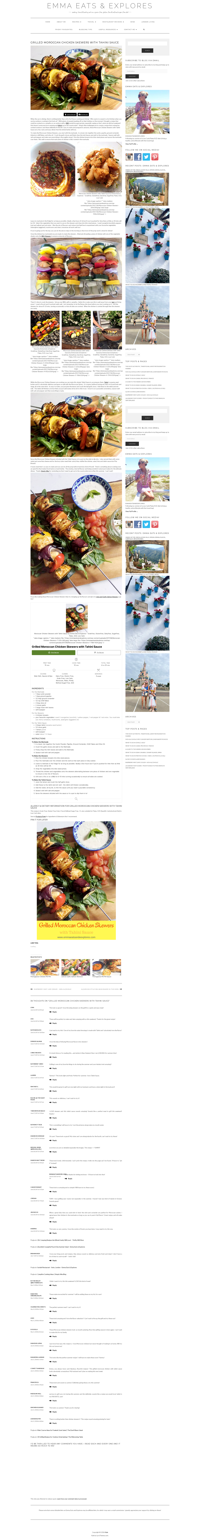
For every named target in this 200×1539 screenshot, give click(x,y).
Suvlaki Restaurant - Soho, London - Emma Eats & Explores (57, 1267)
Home (47, 22)
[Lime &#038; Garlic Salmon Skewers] (75, 967)
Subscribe (132, 76)
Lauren (33, 1075)
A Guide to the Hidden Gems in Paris (137, 382)
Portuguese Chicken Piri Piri (41, 977)
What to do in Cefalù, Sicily (135, 375)
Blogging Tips (85, 29)
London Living (148, 22)
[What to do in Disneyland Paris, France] (147, 315)
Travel (91, 22)
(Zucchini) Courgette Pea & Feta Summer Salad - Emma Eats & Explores (61, 1247)
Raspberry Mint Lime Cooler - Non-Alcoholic (141, 395)
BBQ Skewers (46, 236)
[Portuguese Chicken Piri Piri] (45, 967)
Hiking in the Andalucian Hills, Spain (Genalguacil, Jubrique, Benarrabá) (145, 170)
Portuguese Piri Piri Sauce (101, 977)
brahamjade (35, 1253)
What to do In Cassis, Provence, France (139, 378)
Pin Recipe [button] (100, 652)
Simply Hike (45, 471)
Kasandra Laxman (37, 1357)
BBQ (67, 123)
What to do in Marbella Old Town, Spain (142, 207)
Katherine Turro (37, 1064)
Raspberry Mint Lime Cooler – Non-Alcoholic (52, 989)
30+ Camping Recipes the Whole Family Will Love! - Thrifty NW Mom (60, 1240)
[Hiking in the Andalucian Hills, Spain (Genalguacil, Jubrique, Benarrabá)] (147, 189)
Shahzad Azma (36, 1343)
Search (147, 50)
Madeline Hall (36, 1393)
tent (113, 302)
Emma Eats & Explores (100, 6)
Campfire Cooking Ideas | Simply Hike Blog (51, 1274)
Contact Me (130, 29)
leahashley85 (36, 1418)
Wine (132, 22)
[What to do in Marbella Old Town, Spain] (147, 246)
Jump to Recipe (71, 114)
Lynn (32, 1007)
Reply (55, 1012)
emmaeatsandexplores (135, 136)
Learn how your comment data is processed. (72, 1499)
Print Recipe (84, 114)
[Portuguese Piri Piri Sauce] (106, 967)
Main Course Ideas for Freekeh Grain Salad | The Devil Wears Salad (60, 1430)
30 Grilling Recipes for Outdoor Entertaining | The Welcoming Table (60, 1437)
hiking (60, 125)
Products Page (41, 816)
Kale (106, 1532)
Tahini (106, 382)
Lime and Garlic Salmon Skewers (107, 597)
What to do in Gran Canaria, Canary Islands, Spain (143, 385)
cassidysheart (36, 1187)
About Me (61, 22)
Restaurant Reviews (113, 22)
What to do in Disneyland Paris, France (141, 284)
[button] (53, 170)
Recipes (76, 22)
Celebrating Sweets (38, 1307)
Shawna (34, 1228)
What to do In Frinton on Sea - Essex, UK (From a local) (145, 388)
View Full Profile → (131, 144)
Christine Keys (36, 1052)
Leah (32, 1318)
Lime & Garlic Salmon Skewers (72, 977)
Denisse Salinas (36, 1041)
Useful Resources (107, 29)
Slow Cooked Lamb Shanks (135, 392)
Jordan (33, 1198)
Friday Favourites (63, 29)
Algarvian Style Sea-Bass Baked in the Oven (100, 989)
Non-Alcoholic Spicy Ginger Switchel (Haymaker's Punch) (146, 372)
